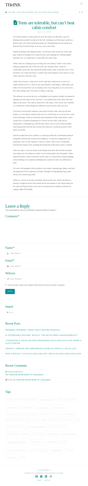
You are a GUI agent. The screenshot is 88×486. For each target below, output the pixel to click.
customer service (13, 414)
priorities (52, 442)
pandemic (69, 434)
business (33, 400)
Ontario (52, 434)
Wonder (22, 457)
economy (33, 414)
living (22, 426)
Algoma (9, 399)
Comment (12, 216)
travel (57, 450)
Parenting (17, 442)
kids (44, 420)
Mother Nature (38, 433)
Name (10, 247)
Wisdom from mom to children (26, 375)
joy (35, 420)
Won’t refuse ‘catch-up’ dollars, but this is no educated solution (43, 354)
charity (60, 399)
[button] (81, 3)
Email (10, 260)
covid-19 (58, 408)
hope (28, 420)
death (26, 414)
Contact (47, 480)
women (11, 457)
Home (39, 480)
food (8, 420)
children (70, 400)
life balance (11, 426)
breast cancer (20, 399)
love (63, 427)
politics (37, 442)
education (44, 414)
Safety (63, 442)
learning (67, 420)
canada (47, 399)
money (26, 434)
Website (10, 273)
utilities (70, 450)
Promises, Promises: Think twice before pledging (32, 330)
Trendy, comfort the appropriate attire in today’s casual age (40, 349)
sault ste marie (16, 450)
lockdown (54, 426)
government (18, 420)
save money (33, 450)
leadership (54, 420)
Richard (59, 473)
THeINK (13, 5)
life (77, 420)
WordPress (39, 473)
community (27, 408)
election (56, 414)
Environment (69, 414)
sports (43, 450)
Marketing (13, 434)
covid (41, 408)
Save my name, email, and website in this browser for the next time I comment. (36, 285)
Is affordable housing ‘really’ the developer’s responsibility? (41, 335)
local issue (37, 426)
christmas (13, 408)
